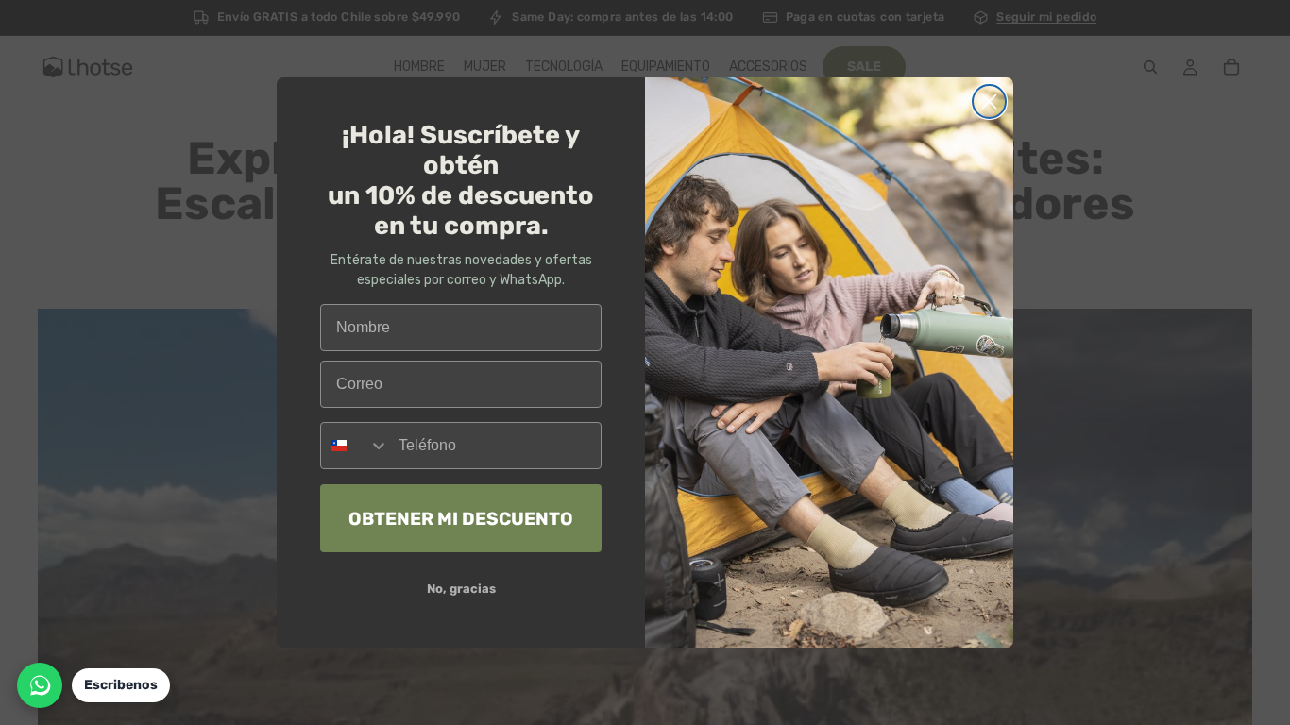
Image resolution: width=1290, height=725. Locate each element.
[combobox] (355, 445)
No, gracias (461, 589)
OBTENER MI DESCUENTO (460, 519)
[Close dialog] (989, 101)
